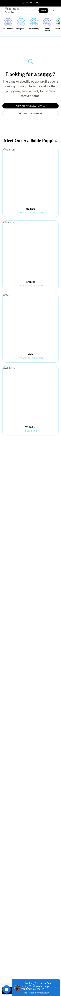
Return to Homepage (30, 113)
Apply (43, 10)
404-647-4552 (30, 2)
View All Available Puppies (30, 105)
